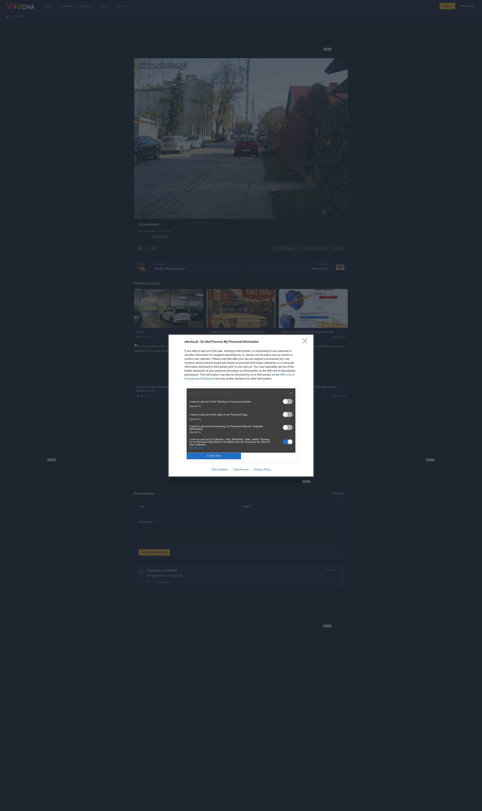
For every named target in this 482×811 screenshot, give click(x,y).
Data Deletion (220, 469)
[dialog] (241, 406)
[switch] (288, 401)
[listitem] (241, 393)
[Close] (306, 342)
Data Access (241, 469)
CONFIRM (214, 456)
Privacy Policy (262, 469)
